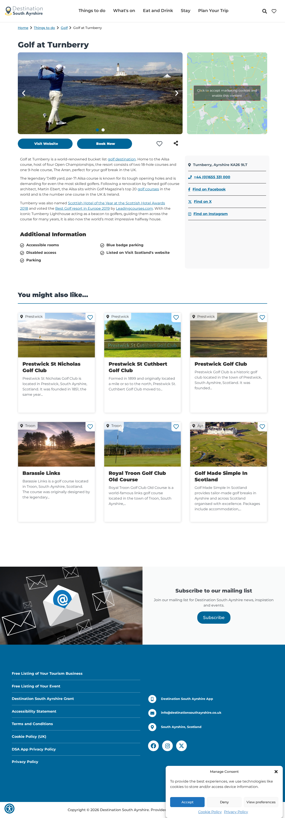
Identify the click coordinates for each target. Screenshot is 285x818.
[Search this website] (265, 11)
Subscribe (214, 617)
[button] (276, 771)
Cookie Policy (210, 812)
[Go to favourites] (274, 11)
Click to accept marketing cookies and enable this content (227, 93)
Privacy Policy (236, 812)
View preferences (261, 802)
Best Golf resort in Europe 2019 (82, 208)
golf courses (148, 189)
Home (23, 28)
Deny (224, 802)
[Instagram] (167, 746)
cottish (76, 203)
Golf (64, 28)
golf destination (122, 159)
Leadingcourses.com (134, 208)
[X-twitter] (181, 746)
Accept (187, 802)
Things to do (44, 28)
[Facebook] (153, 746)
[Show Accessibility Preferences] (9, 809)
